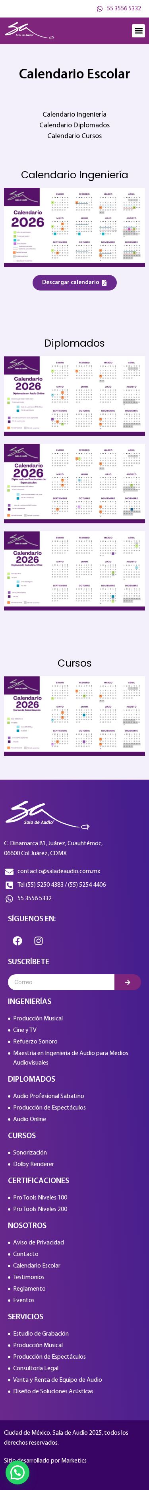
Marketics (74, 1461)
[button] (138, 30)
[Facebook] (17, 940)
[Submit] (127, 982)
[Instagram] (38, 940)
